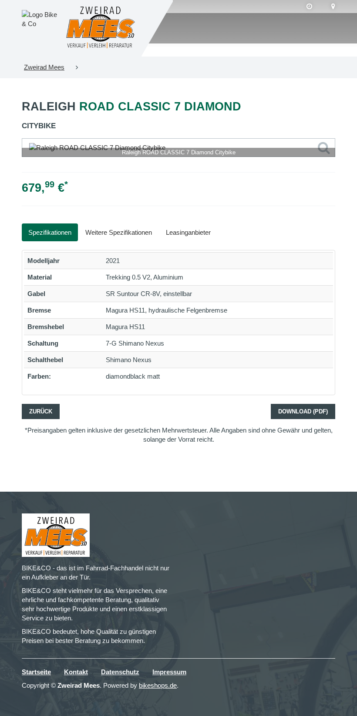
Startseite (36, 672)
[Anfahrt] (333, 6)
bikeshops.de (158, 685)
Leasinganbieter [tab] (188, 232)
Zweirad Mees (44, 67)
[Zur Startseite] (100, 28)
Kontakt (76, 672)
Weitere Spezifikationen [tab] (118, 232)
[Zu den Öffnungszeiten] (309, 6)
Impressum (169, 672)
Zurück (40, 411)
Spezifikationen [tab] (49, 232)
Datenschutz (120, 672)
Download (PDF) (303, 411)
